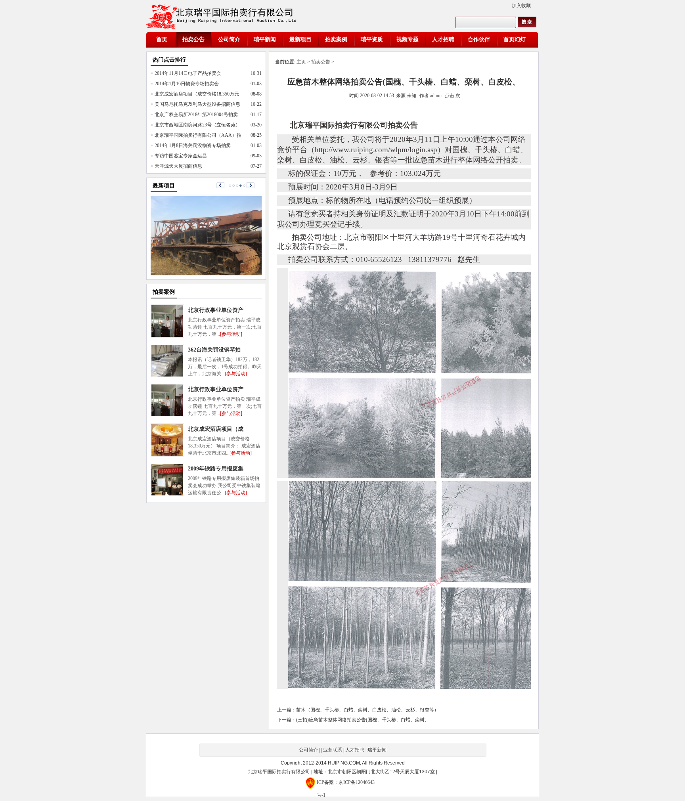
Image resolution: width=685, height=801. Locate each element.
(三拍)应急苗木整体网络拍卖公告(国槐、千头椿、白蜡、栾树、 (362, 720)
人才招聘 (443, 39)
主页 (301, 62)
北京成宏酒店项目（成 (215, 429)
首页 (161, 39)
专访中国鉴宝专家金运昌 (181, 156)
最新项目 (300, 39)
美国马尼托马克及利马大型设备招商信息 (197, 104)
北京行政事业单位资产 (215, 389)
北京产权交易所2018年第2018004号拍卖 (196, 114)
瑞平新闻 (265, 39)
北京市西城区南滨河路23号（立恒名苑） (197, 125)
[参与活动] (231, 334)
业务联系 (332, 750)
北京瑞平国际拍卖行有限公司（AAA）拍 (198, 135)
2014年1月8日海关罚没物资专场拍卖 (193, 145)
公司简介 (229, 39)
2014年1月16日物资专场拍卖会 (187, 83)
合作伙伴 (479, 39)
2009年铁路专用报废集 (215, 469)
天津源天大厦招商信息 (178, 166)
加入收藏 (521, 5)
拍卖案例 (336, 39)
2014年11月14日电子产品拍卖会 (188, 73)
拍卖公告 (193, 39)
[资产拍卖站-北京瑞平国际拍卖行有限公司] (223, 16)
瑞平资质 (372, 39)
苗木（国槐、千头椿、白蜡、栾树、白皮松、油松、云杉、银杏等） (367, 710)
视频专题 (407, 39)
